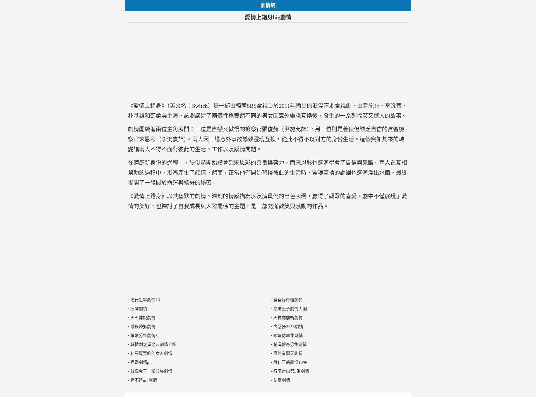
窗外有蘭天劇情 (288, 353)
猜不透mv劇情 (143, 380)
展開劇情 (138, 309)
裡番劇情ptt (141, 362)
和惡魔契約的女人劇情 (151, 353)
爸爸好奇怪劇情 (288, 300)
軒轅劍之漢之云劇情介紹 (153, 344)
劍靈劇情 (281, 380)
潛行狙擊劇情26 (145, 300)
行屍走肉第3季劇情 (291, 371)
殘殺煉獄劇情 (142, 326)
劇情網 (268, 5)
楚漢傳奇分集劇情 (290, 344)
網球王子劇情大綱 (290, 309)
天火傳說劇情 (142, 317)
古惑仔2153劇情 (288, 326)
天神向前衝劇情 (288, 317)
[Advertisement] (268, 62)
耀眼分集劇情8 (144, 335)
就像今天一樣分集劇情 (151, 371)
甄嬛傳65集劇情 (288, 335)
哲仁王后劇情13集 (290, 362)
